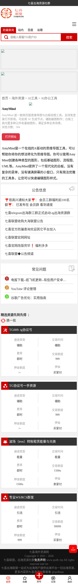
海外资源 (18, 98)
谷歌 (40, 30)
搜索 (69, 37)
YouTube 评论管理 (23, 289)
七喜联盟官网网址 (17, 237)
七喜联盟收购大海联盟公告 (24, 221)
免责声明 (40, 559)
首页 (5, 98)
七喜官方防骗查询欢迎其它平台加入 (30, 229)
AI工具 (33, 98)
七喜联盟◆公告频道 (19, 254)
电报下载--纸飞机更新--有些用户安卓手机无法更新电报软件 (39, 280)
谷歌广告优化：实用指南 (28, 298)
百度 (30, 30)
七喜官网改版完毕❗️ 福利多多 (26, 245)
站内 (21, 30)
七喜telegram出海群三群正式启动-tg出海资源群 (37, 213)
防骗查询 (8, 30)
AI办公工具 (49, 98)
